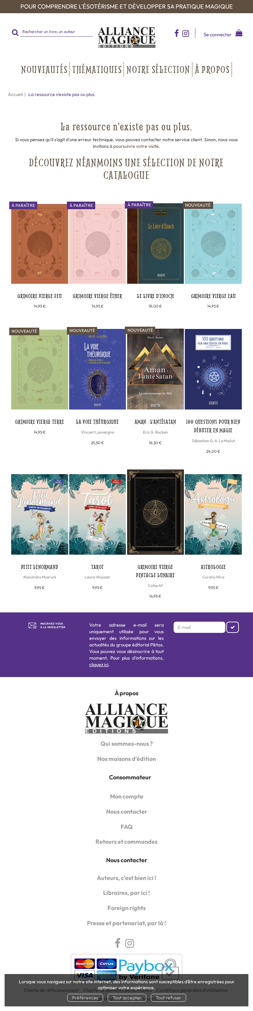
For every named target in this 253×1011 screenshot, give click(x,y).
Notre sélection (158, 69)
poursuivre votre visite (136, 146)
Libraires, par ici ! (126, 893)
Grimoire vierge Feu (39, 295)
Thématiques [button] (97, 69)
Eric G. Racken (155, 432)
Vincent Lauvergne (97, 432)
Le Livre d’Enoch (155, 295)
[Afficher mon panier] (237, 33)
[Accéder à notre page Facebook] (176, 33)
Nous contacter (126, 811)
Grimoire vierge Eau (213, 295)
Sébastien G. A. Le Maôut (213, 440)
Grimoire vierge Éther (97, 295)
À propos (212, 69)
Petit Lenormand (40, 566)
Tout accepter (127, 998)
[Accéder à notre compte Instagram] (188, 33)
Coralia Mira (213, 576)
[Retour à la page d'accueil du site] (126, 37)
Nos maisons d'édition (126, 759)
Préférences (85, 998)
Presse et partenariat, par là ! (126, 923)
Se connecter (218, 34)
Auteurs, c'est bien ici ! (126, 878)
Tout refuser (168, 998)
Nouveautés (44, 69)
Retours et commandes (126, 841)
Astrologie (213, 566)
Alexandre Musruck (39, 576)
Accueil (15, 94)
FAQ (127, 827)
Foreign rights (126, 908)
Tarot (97, 566)
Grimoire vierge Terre (39, 421)
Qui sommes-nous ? (126, 743)
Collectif (155, 585)
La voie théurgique (97, 421)
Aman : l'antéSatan (155, 421)
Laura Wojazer (97, 576)
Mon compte (126, 796)
